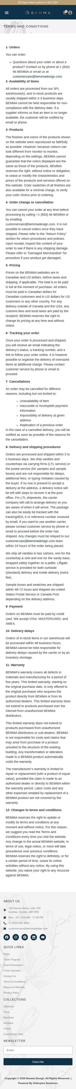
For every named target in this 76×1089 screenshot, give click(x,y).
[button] (7, 13)
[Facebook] (7, 937)
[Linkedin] (34, 937)
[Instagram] (16, 937)
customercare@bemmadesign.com (37, 76)
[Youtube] (43, 937)
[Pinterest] (25, 937)
